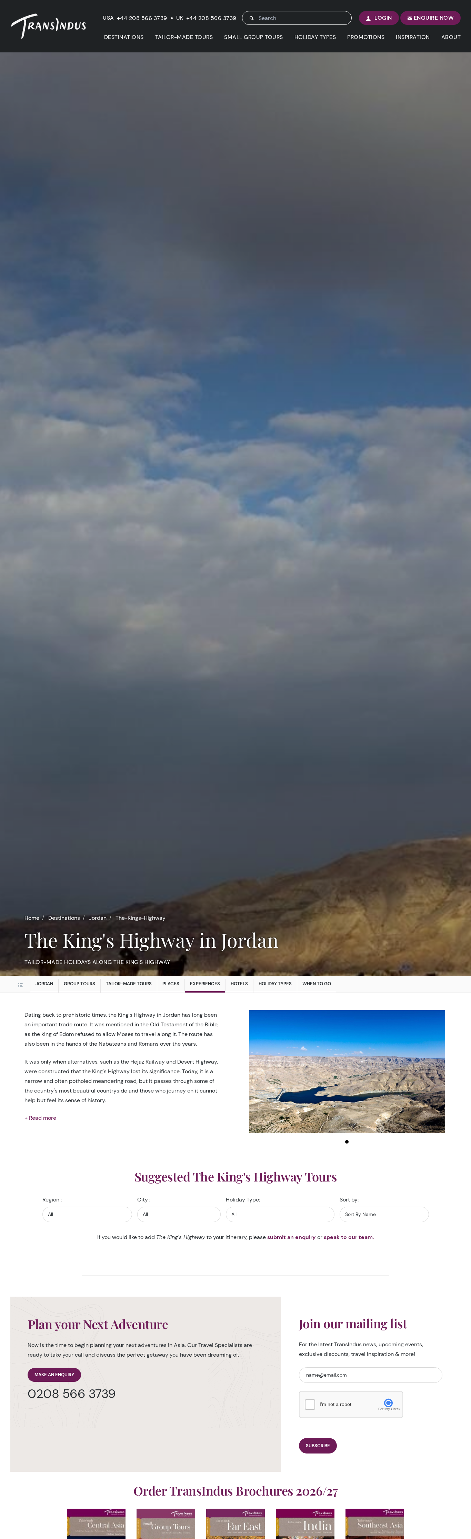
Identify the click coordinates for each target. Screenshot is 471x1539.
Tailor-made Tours (129, 984)
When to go (316, 984)
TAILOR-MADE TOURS (184, 37)
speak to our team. (349, 1237)
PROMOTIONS (365, 37)
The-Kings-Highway (141, 918)
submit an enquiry (291, 1237)
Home (31, 918)
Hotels (239, 984)
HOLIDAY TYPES (315, 37)
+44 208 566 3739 (142, 18)
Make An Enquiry (54, 1375)
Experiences (205, 984)
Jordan (98, 918)
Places (170, 984)
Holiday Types (275, 984)
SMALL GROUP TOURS (253, 37)
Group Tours (79, 984)
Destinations (64, 918)
